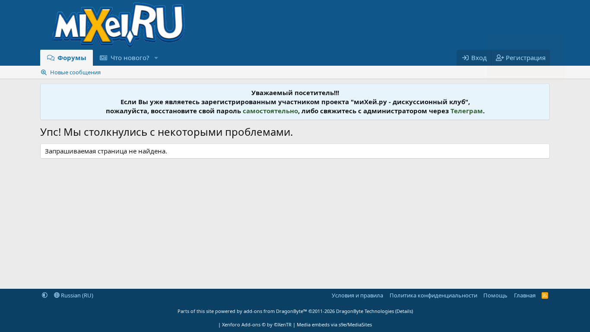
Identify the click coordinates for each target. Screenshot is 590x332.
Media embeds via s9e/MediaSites (334, 324)
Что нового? (130, 57)
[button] (156, 58)
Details (404, 311)
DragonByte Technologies (365, 311)
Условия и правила (357, 295)
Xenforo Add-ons (257, 324)
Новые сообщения (75, 72)
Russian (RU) (76, 295)
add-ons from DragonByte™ (275, 311)
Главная (525, 295)
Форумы (71, 57)
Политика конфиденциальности (433, 295)
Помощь (495, 295)
